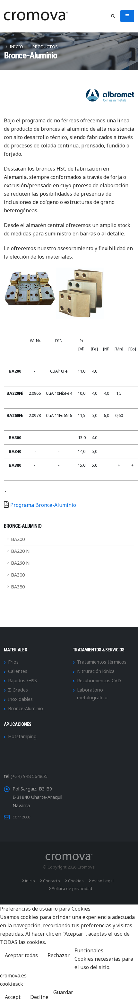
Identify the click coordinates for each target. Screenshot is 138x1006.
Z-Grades (18, 690)
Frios (13, 662)
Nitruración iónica (96, 671)
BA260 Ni (20, 563)
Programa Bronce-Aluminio (43, 504)
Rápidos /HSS (22, 680)
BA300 (18, 575)
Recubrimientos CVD (99, 680)
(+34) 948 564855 (29, 776)
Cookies (75, 881)
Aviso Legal (102, 881)
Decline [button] (39, 997)
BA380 (18, 587)
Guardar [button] (63, 992)
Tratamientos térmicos (101, 662)
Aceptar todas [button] (21, 955)
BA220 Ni (20, 551)
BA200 (18, 539)
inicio (29, 881)
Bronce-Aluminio (25, 708)
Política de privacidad (71, 888)
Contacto (51, 881)
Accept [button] (13, 997)
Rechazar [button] (58, 955)
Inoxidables (20, 699)
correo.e (21, 817)
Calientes (17, 671)
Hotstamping (22, 736)
